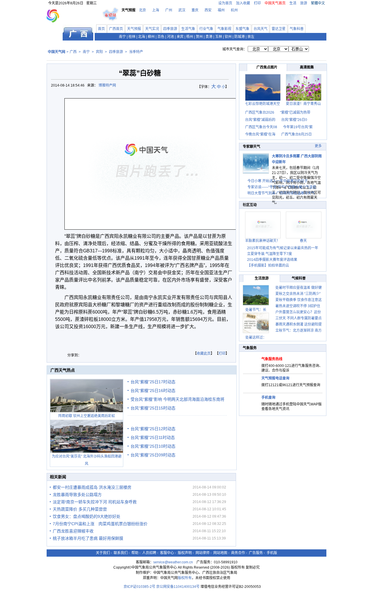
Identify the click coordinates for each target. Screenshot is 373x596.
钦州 (228, 37)
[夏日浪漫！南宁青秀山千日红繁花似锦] (303, 100)
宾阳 (99, 52)
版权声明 (185, 553)
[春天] (303, 237)
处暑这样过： (255, 337)
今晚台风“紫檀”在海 (260, 134)
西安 (208, 10)
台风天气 (261, 29)
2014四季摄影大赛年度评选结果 (272, 260)
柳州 (151, 37)
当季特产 (136, 52)
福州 (221, 10)
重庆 (194, 10)
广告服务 (256, 553)
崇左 (250, 37)
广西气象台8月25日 (296, 134)
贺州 (199, 37)
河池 (170, 37)
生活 (292, 3)
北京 (142, 10)
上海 (155, 10)
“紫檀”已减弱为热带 (295, 112)
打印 (257, 3)
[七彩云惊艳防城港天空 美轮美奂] (263, 100)
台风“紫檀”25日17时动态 (153, 381)
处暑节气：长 (255, 310)
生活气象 (188, 29)
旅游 (303, 3)
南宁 (122, 37)
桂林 (132, 37)
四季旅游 (170, 29)
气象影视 (224, 29)
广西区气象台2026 (259, 112)
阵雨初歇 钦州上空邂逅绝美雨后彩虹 (86, 416)
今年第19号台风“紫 (298, 127)
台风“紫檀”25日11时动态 (153, 437)
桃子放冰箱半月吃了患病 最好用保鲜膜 (88, 538)
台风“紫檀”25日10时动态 (153, 446)
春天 (303, 241)
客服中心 (167, 553)
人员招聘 (149, 553)
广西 (73, 52)
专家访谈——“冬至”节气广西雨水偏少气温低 (281, 187)
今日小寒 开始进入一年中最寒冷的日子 (277, 181)
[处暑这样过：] (256, 323)
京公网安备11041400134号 (178, 587)
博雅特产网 (107, 85)
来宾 (180, 37)
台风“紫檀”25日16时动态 (153, 390)
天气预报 (134, 29)
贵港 (208, 37)
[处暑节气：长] (256, 295)
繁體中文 (318, 3)
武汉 (181, 10)
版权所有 (185, 578)
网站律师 (203, 553)
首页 (101, 29)
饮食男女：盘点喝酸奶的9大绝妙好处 (86, 516)
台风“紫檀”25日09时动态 (153, 455)
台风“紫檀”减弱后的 (260, 120)
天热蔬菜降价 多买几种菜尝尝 (80, 509)
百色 (160, 37)
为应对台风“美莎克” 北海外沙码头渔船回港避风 (87, 460)
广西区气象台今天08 (261, 127)
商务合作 (238, 553)
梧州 (189, 37)
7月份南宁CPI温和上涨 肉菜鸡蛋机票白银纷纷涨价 (100, 523)
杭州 (234, 10)
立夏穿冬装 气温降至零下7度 (269, 254)
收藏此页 (204, 353)
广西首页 (116, 29)
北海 (141, 37)
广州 (168, 10)
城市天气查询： (234, 49)
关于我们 (103, 553)
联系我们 (121, 553)
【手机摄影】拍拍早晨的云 (268, 265)
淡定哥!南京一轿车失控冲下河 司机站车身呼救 (95, 502)
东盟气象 (242, 29)
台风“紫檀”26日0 (294, 120)
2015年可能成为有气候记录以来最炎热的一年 (282, 248)
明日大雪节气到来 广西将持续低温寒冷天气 (281, 193)
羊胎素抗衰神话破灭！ (262, 241)
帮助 (134, 553)
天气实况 (152, 29)
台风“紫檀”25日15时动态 (153, 408)
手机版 (272, 553)
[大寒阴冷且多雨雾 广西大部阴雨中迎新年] (256, 172)
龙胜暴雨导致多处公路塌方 (77, 494)
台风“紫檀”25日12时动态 (153, 428)
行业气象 (206, 29)
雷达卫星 (279, 29)
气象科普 (297, 29)
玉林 (218, 37)
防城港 (239, 37)
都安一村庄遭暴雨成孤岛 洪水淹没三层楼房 (92, 487)
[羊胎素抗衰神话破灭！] (263, 237)
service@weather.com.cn (173, 562)
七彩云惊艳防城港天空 (262, 104)
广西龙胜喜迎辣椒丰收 (73, 531)
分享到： (74, 355)
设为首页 (225, 3)
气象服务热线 (271, 359)
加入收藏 (243, 3)
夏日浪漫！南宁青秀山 (303, 104)
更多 (318, 146)
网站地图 (220, 553)
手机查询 (268, 397)
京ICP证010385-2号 (139, 587)
